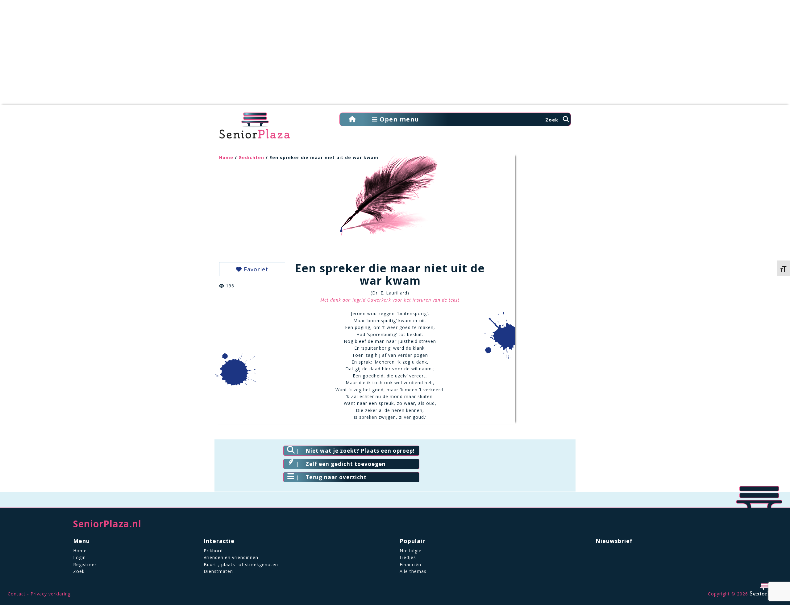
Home (226, 157)
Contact (17, 594)
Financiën (410, 564)
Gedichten (251, 157)
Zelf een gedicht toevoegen (346, 463)
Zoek (79, 571)
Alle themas (413, 571)
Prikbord (213, 551)
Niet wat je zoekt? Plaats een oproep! (360, 450)
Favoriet (255, 269)
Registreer (85, 564)
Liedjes (408, 557)
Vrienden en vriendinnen (231, 557)
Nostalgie (411, 551)
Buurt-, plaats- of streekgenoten (241, 564)
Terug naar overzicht (336, 477)
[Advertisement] (395, 55)
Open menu (398, 119)
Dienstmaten (218, 571)
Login (79, 557)
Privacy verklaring (51, 594)
